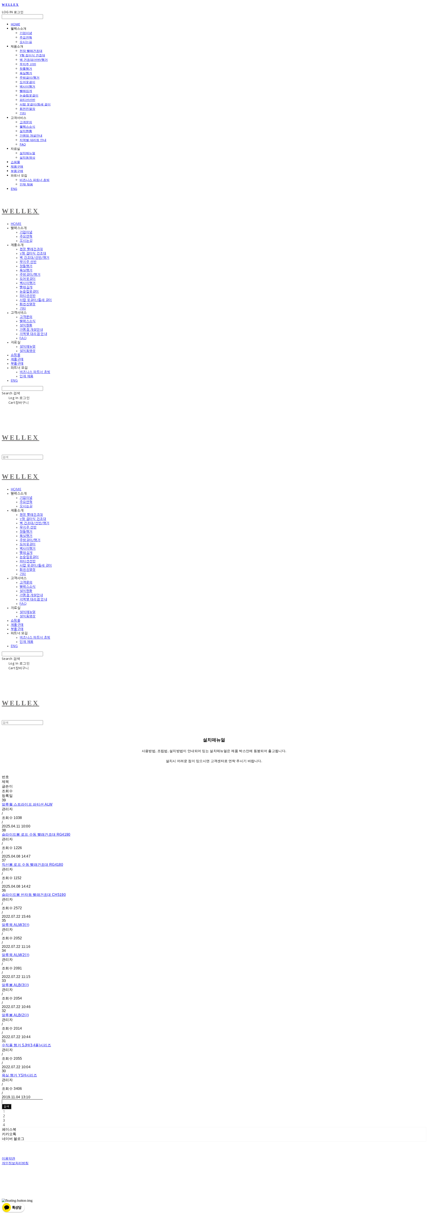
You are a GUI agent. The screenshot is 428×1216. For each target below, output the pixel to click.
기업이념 (26, 33)
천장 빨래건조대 (31, 51)
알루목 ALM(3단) (15, 925)
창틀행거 (26, 68)
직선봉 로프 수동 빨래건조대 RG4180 (32, 864)
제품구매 (17, 166)
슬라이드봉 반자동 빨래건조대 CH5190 (34, 895)
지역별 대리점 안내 (33, 140)
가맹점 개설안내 (31, 135)
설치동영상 (27, 157)
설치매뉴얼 (27, 153)
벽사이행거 (27, 86)
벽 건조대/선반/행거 (34, 60)
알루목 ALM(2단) (15, 955)
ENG (14, 189)
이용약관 (8, 1158)
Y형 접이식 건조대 (32, 55)
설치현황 (26, 131)
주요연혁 (26, 37)
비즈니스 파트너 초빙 (34, 180)
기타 (23, 113)
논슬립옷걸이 (29, 95)
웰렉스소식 (27, 126)
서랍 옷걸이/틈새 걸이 (35, 104)
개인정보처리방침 (15, 1163)
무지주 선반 (28, 64)
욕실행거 (26, 73)
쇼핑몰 (15, 162)
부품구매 (17, 171)
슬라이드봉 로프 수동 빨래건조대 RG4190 (36, 834)
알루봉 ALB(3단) (15, 985)
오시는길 (26, 42)
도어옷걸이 (27, 82)
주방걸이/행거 (29, 77)
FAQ (23, 144)
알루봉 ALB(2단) (15, 1015)
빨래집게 (26, 91)
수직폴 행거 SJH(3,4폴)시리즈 (26, 1045)
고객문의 (26, 122)
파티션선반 (27, 100)
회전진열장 (27, 109)
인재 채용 (26, 184)
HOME (15, 24)
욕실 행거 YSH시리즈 (19, 1075)
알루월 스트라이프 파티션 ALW (27, 804)
